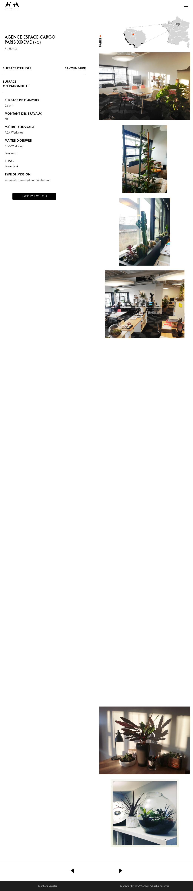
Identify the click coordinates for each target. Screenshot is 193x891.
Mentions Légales (47, 885)
